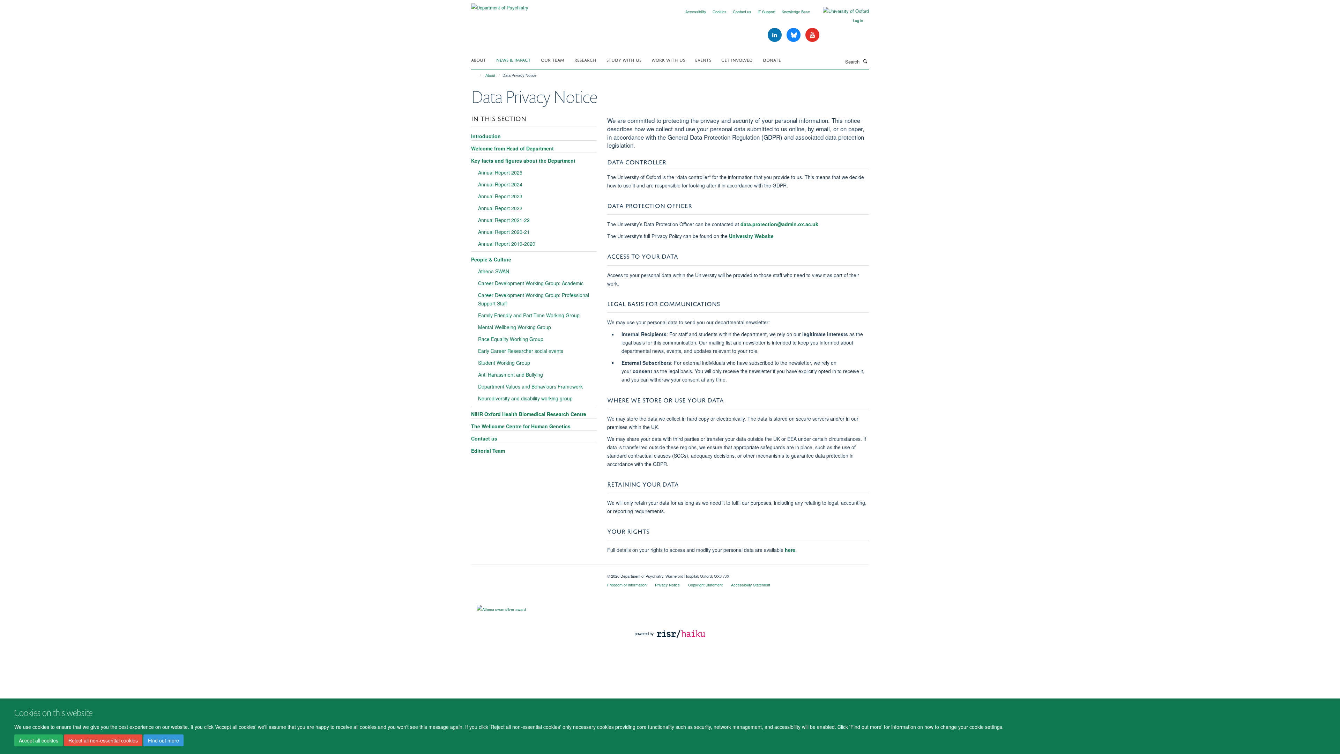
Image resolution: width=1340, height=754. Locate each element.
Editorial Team (488, 450)
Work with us (668, 59)
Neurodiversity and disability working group (525, 398)
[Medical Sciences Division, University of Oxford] (534, 573)
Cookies (720, 11)
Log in (858, 20)
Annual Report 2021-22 (504, 219)
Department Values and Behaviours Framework (530, 386)
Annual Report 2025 (500, 172)
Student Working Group (504, 362)
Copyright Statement (705, 584)
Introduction (486, 136)
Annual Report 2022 (500, 208)
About (478, 59)
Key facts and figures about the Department (523, 160)
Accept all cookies (38, 740)
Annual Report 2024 (500, 184)
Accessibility (695, 11)
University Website (751, 235)
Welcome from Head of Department (512, 148)
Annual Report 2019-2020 (506, 243)
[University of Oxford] (840, 11)
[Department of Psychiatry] (499, 5)
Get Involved (737, 59)
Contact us (742, 11)
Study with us (623, 59)
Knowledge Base (796, 11)
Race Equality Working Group (510, 338)
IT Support (766, 11)
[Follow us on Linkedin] (775, 35)
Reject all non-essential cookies (103, 740)
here (790, 549)
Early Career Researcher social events (520, 350)
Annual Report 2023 (500, 196)
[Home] (477, 75)
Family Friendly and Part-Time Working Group (529, 315)
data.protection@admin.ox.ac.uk (779, 224)
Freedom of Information (627, 584)
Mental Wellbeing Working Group (514, 327)
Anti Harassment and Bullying (510, 374)
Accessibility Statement (750, 584)
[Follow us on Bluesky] (794, 35)
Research (585, 59)
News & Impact (513, 59)
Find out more (163, 740)
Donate (772, 59)
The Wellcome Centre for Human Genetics (521, 426)
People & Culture (491, 259)
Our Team (552, 59)
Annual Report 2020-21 (504, 231)
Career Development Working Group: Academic (530, 283)
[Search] (865, 61)
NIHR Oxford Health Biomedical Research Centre (528, 414)
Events (703, 59)
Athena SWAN (493, 271)
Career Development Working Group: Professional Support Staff (533, 299)
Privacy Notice (667, 584)
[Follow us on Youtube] (812, 35)
